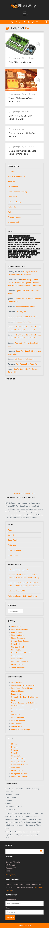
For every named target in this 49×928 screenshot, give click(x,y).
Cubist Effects (16, 632)
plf (10, 244)
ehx (15, 236)
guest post (33, 255)
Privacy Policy (13, 555)
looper (29, 257)
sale (20, 240)
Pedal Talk (12, 207)
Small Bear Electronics (19, 662)
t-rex (35, 251)
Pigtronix (25, 255)
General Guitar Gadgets (20, 641)
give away (30, 238)
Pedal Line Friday (14, 202)
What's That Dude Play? (20, 777)
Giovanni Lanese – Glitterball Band (24, 703)
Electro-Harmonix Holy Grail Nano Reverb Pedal (22, 152)
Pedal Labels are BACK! (17, 591)
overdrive (26, 242)
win (29, 253)
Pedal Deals (12, 197)
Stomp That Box (17, 665)
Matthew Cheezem (18, 721)
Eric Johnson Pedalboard (24, 359)
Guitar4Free (15, 753)
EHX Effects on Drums (19, 62)
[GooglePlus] (20, 22)
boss (10, 236)
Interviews (11, 182)
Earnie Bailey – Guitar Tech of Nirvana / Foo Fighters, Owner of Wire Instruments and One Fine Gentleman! (24, 283)
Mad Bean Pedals (17, 647)
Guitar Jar (15, 750)
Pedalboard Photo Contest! (25, 307)
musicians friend (21, 248)
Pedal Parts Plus (17, 659)
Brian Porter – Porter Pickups (22, 688)
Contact (11, 535)
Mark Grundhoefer (18, 718)
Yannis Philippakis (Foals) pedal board (21, 99)
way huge (17, 251)
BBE (30, 251)
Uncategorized (13, 222)
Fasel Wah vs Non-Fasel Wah (27, 364)
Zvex (24, 253)
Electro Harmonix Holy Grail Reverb (22, 135)
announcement (14, 257)
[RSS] (12, 22)
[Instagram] (24, 22)
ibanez (11, 248)
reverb (23, 257)
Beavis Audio (16, 626)
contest (11, 242)
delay (33, 242)
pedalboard (13, 253)
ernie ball (37, 248)
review (24, 251)
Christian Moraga (17, 691)
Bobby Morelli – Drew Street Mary (24, 685)
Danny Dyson (16, 694)
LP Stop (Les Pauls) (18, 762)
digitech (18, 242)
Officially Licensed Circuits (21, 653)
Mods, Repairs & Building (17, 192)
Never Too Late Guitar (19, 765)
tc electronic (13, 240)
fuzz (38, 242)
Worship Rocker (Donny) (20, 729)
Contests (11, 171)
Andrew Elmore (17, 682)
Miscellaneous (13, 187)
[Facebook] (16, 22)
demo (30, 248)
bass (10, 251)
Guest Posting (13, 540)
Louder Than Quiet (18, 759)
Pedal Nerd (15, 768)
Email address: (11, 900)
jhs (19, 255)
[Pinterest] (29, 22)
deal (10, 246)
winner (20, 244)
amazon (26, 240)
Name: (7, 908)
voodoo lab (13, 255)
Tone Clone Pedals (18, 668)
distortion (28, 244)
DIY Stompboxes (17, 635)
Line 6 (14, 244)
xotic (33, 253)
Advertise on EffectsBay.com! (24, 493)
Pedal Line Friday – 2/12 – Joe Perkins (22, 596)
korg (38, 253)
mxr (23, 238)
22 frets (14, 744)
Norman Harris (16, 726)
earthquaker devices (28, 246)
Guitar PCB (15, 644)
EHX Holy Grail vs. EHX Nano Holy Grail (20, 117)
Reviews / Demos (14, 217)
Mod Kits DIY (16, 650)
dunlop (33, 240)
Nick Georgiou (16, 724)
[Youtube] (37, 22)
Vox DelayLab (20, 312)
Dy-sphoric (15, 747)
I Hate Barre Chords (18, 706)
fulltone (35, 244)
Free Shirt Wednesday (16, 176)
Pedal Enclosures (17, 656)
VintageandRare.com (19, 774)
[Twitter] (33, 22)
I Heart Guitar (16, 756)
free (19, 253)
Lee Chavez (15, 715)
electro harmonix (14, 238)
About (10, 530)
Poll (9, 212)
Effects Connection (18, 638)
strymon (16, 246)
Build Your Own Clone (19, 629)
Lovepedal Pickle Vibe (23, 322)
